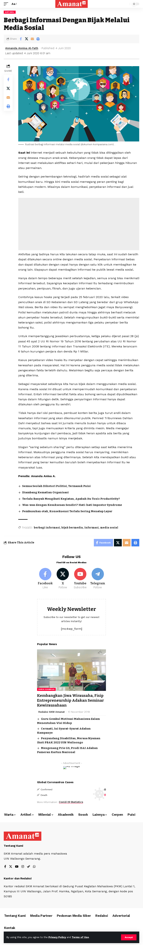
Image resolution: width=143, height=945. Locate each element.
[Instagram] (23, 867)
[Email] (32, 39)
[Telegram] (97, 579)
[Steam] (28, 867)
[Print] (38, 39)
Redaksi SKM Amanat (51, 711)
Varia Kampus (46, 689)
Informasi (91, 527)
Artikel (9, 12)
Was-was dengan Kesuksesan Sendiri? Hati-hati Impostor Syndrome (72, 505)
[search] (126, 4)
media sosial (109, 527)
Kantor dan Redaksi (17, 878)
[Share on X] (26, 39)
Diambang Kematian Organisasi (45, 492)
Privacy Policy (57, 937)
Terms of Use (80, 937)
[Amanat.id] (71, 4)
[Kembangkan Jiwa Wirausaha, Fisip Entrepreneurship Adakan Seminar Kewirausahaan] (71, 670)
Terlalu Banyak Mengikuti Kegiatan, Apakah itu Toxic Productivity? (71, 498)
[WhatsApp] (34, 867)
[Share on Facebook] (20, 39)
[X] (63, 579)
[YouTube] (17, 867)
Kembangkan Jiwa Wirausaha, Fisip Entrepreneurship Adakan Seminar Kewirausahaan (70, 700)
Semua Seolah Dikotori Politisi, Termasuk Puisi (56, 486)
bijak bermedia (72, 527)
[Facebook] (45, 579)
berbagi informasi (47, 527)
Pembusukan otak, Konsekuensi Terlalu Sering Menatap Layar (67, 511)
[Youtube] (80, 579)
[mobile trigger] (7, 3)
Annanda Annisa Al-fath (21, 48)
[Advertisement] (78, 224)
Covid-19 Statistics (71, 802)
